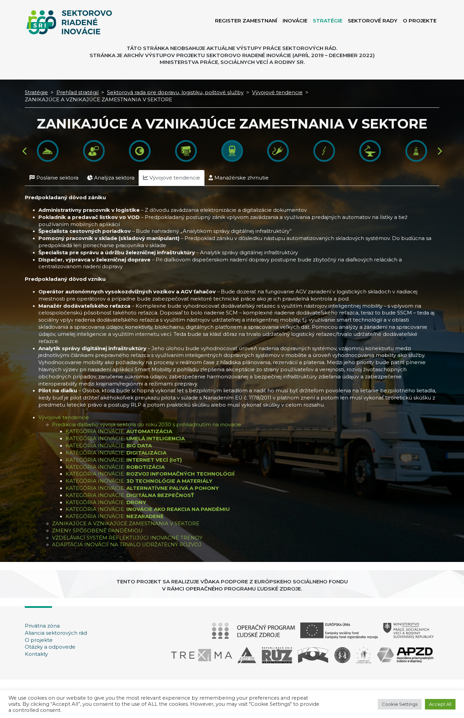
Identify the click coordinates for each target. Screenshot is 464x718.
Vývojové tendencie (277, 92)
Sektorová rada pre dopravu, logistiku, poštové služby (175, 92)
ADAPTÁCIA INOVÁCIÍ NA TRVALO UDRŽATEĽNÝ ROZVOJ (126, 545)
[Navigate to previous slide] (25, 151)
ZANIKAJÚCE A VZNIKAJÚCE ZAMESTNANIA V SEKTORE (125, 523)
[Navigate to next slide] (439, 151)
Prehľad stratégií (77, 92)
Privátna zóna (42, 626)
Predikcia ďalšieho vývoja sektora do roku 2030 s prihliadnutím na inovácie (146, 425)
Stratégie (36, 92)
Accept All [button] (440, 704)
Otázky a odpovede (50, 647)
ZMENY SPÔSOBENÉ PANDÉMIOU (97, 531)
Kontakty (36, 654)
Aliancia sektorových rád (56, 633)
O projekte (39, 640)
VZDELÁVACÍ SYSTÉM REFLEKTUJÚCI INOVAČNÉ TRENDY (127, 538)
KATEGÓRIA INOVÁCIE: (119, 431)
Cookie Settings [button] (399, 704)
